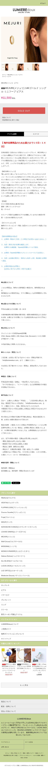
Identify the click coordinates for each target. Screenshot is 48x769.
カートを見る (29, 742)
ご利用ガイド (6, 629)
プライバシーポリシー (25, 755)
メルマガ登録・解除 (38, 755)
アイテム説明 (12, 134)
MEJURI (5, 171)
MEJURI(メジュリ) (12, 74)
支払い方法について (16, 753)
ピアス (20, 74)
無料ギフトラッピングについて (12, 634)
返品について (6, 117)
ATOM (25, 757)
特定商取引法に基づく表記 (10, 120)
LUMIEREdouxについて (10, 624)
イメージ (36, 134)
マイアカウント (5, 742)
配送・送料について (28, 753)
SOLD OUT (24, 110)
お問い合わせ (5, 747)
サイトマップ (6, 639)
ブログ (41, 732)
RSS (22, 757)
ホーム (4, 74)
